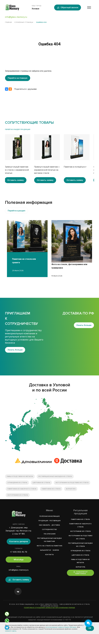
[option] (20, 158)
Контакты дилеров (18, 541)
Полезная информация (49, 516)
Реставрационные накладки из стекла (55, 476)
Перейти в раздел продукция (17, 129)
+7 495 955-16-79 (18, 552)
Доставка (56, 525)
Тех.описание (50, 534)
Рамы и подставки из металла (20, 476)
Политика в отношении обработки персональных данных (49, 608)
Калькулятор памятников (81, 572)
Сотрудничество (49, 529)
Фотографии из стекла (17, 495)
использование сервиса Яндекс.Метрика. (61, 627)
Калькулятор (45, 550)
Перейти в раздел (16, 210)
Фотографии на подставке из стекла (72, 482)
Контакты (49, 554)
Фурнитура (70, 489)
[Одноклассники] (10, 89)
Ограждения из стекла (17, 482)
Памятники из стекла (51, 489)
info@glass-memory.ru (16, 17)
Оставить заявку (18, 180)
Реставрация (55, 521)
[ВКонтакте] (6, 89)
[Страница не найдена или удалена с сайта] (49, 424)
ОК (89, 628)
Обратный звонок (69, 7)
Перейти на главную (17, 78)
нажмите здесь (10, 631)
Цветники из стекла (41, 482)
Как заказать (44, 525)
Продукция (43, 521)
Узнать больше (15, 350)
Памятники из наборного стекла (21, 489)
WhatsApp (18, 559)
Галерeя (56, 550)
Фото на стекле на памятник (49, 546)
